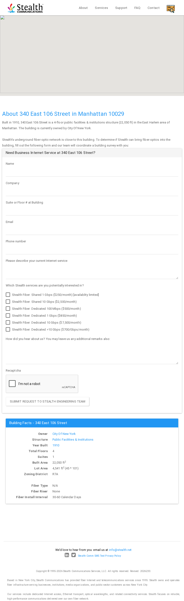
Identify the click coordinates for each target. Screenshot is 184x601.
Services (101, 8)
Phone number (16, 241)
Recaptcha (13, 370)
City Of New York (64, 434)
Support (121, 8)
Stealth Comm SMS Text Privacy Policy (99, 555)
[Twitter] (73, 555)
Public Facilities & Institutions (72, 439)
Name (10, 163)
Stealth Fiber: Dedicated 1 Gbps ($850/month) (44, 315)
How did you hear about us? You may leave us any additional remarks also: (58, 339)
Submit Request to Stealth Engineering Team (47, 401)
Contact (154, 8)
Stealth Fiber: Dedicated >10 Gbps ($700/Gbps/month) (50, 329)
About (83, 8)
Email (9, 222)
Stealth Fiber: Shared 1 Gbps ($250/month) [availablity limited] (55, 295)
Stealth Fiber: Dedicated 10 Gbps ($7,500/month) (46, 322)
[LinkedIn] (67, 555)
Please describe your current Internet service (37, 261)
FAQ (137, 8)
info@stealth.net (120, 550)
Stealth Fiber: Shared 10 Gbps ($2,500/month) (44, 301)
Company (12, 183)
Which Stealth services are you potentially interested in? (45, 285)
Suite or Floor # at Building (24, 202)
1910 (55, 445)
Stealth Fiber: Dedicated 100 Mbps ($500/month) (46, 308)
